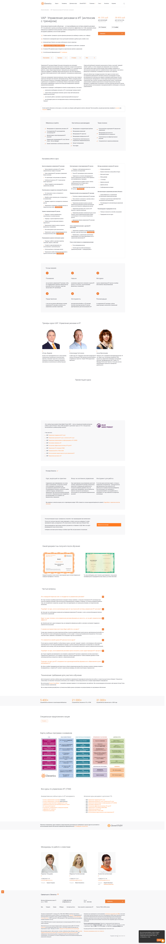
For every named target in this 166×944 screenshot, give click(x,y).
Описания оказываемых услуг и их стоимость (94, 931)
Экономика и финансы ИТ (55, 443)
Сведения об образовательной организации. (69, 928)
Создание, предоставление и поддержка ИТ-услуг (55, 803)
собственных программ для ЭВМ (112, 913)
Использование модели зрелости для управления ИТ (62, 453)
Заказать (102, 33)
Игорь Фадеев (47, 353)
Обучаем (71, 915)
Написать (110, 901)
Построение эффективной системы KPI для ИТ (60, 445)
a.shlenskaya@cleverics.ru (104, 880)
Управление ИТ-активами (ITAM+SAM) (97, 807)
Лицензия (43, 927)
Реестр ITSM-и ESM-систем (103, 907)
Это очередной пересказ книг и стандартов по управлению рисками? (62, 596)
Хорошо (160, 940)
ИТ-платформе (63, 52)
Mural (57, 683)
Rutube (54, 907)
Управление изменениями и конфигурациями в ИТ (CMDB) (63, 440)
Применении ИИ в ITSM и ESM (56, 450)
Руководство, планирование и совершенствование (55, 807)
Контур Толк (52, 683)
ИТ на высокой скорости (49, 806)
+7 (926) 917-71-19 (102, 878)
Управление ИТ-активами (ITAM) (57, 448)
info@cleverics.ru (66, 902)
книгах (74, 916)
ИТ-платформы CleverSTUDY (81, 826)
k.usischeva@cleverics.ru (46, 880)
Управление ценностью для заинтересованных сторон (56, 804)
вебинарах (78, 916)
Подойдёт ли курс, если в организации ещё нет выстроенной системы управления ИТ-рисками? (71, 609)
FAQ (87, 57)
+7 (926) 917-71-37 (74, 878)
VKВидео (61, 907)
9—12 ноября (115, 27)
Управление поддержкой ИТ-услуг (57, 435)
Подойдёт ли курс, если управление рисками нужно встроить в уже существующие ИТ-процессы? (71, 650)
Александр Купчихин (76, 353)
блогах (46, 918)
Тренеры (59, 57)
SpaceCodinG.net (122, 935)
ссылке (117, 108)
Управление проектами (48, 810)
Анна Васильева (102, 353)
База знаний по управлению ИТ (85, 907)
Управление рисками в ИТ (55, 455)
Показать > (44, 721)
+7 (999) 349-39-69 (67, 900)
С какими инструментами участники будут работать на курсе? (60, 629)
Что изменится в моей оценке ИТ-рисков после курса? (58, 640)
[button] (57, 3)
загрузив (44, 109)
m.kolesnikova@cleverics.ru (76, 880)
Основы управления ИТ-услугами (51, 799)
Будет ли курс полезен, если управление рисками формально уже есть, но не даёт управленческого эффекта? (72, 619)
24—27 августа (102, 27)
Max (42, 907)
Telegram (48, 907)
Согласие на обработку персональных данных (67, 932)
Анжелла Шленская (108, 884)
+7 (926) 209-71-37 (45, 878)
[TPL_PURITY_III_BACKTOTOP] (2, 891)
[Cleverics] (46, 3)
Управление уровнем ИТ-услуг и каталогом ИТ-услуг (61, 437)
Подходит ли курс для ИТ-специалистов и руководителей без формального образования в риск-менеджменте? (71, 662)
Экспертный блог (71, 907)
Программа (46, 57)
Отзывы (74, 57)
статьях (42, 918)
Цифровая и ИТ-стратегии (49, 809)
